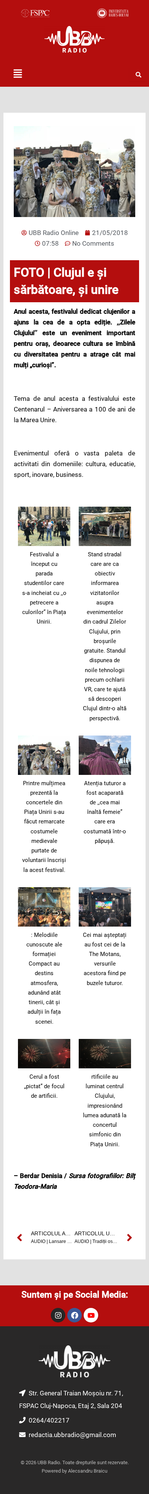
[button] (17, 74)
